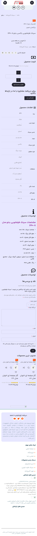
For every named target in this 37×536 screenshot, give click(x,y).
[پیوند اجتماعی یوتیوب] (14, 7)
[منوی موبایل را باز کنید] (32, 2)
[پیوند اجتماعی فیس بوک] (15, 53)
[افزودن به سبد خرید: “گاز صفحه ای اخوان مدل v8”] (33, 367)
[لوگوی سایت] (19, 3)
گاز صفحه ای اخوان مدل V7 (10, 377)
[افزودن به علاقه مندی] (33, 372)
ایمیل (33, 336)
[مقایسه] (23, 367)
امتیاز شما (33, 301)
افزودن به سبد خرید (18, 84)
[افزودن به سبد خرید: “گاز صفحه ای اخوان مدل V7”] (16, 367)
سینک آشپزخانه (10, 15)
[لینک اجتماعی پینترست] (9, 53)
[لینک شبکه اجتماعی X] (23, 7)
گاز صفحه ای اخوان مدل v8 (28, 377)
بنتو (2, 15)
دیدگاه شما (32, 308)
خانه (18, 15)
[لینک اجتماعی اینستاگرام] (18, 7)
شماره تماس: (27, 482)
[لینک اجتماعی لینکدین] (6, 53)
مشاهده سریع (28, 367)
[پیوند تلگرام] (2, 53)
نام (34, 328)
